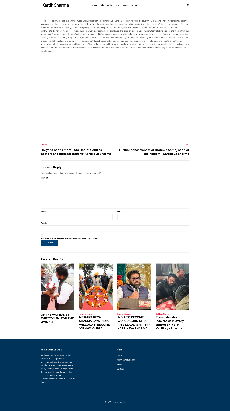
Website (44, 223)
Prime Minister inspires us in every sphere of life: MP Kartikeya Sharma (170, 322)
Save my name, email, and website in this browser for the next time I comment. (70, 238)
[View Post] (57, 287)
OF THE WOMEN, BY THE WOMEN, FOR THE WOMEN (57, 318)
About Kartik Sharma (126, 360)
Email (119, 212)
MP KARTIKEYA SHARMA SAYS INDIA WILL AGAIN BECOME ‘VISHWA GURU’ (94, 322)
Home (119, 355)
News (119, 364)
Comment (44, 178)
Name (43, 212)
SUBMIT (49, 243)
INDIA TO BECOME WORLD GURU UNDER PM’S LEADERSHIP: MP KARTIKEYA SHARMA (133, 322)
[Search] (187, 5)
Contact (120, 369)
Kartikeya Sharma (85, 314)
